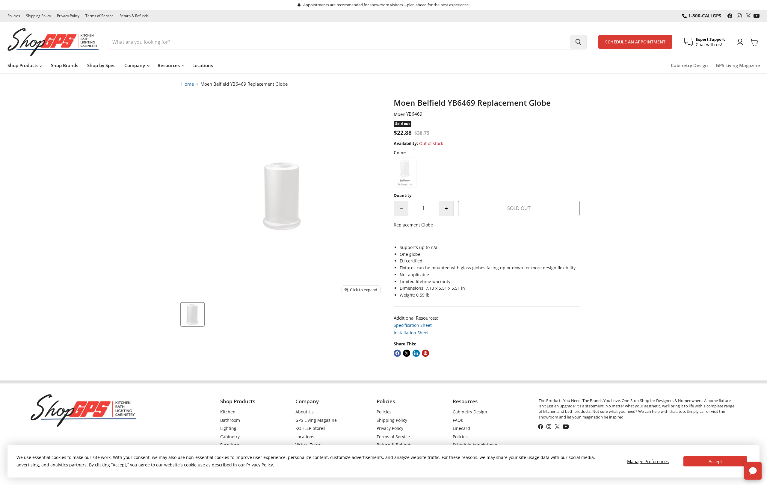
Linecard (461, 428)
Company (135, 65)
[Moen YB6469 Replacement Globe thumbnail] (192, 314)
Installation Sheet (411, 333)
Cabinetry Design (689, 65)
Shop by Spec (101, 65)
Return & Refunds (134, 16)
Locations (202, 65)
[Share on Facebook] (397, 353)
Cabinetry (230, 436)
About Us (304, 412)
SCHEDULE (635, 42)
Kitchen (227, 412)
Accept (715, 461)
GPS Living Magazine (738, 65)
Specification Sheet (413, 325)
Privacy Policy (68, 16)
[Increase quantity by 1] (446, 208)
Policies (13, 16)
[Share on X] (406, 353)
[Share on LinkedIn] (416, 353)
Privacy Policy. (260, 465)
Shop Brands (64, 65)
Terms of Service (99, 16)
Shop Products (23, 65)
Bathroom (230, 420)
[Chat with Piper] (753, 471)
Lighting (228, 428)
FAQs (458, 420)
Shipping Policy (38, 16)
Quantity (402, 195)
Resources (169, 65)
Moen (399, 114)
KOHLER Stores (310, 428)
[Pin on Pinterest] (425, 353)
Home (187, 84)
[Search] (578, 42)
